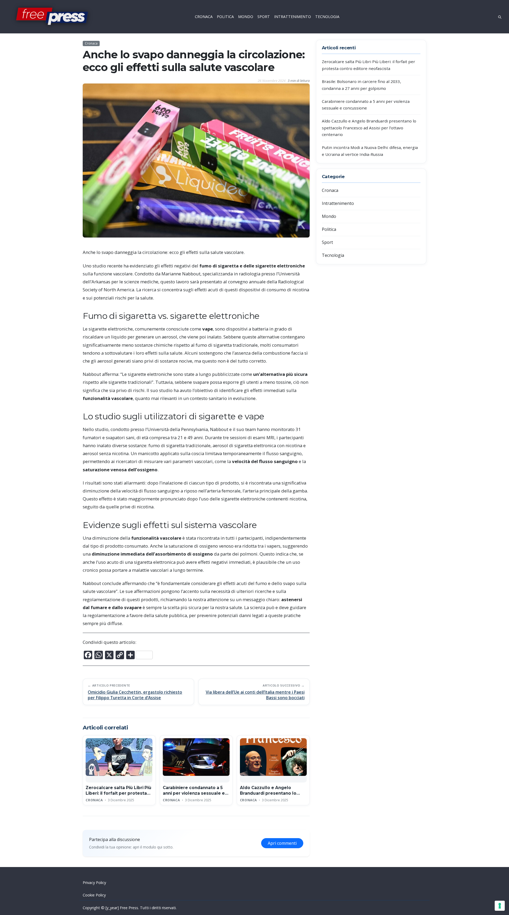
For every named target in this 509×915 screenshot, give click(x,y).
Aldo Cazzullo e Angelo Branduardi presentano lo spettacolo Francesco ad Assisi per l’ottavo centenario (369, 127)
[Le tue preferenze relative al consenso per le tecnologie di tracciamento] (500, 906)
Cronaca (91, 43)
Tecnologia (333, 255)
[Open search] (500, 16)
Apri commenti (282, 843)
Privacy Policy (94, 882)
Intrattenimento (338, 203)
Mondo (329, 216)
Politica (329, 229)
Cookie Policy (94, 895)
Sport (327, 242)
